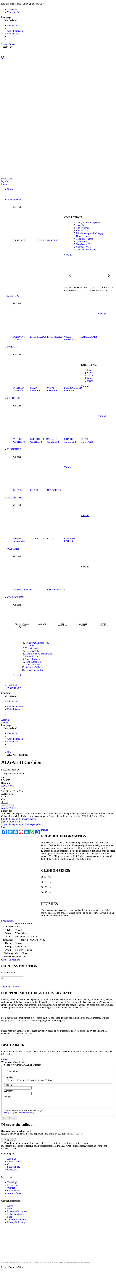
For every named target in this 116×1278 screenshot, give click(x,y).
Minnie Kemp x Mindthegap (89, 233)
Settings (5, 722)
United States (13, 33)
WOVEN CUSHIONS (19, 440)
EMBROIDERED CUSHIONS (39, 440)
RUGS (50, 538)
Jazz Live (80, 225)
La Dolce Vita (83, 230)
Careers (10, 1164)
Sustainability (13, 1167)
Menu (4, 184)
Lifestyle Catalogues (17, 1211)
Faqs (9, 1216)
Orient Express (83, 236)
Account (5, 720)
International (13, 25)
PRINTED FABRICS (18, 389)
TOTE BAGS (37, 538)
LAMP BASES (54, 336)
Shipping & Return (10, 986)
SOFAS (17, 490)
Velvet (90, 372)
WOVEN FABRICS (52, 389)
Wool (89, 378)
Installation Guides (16, 1214)
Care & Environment (11, 959)
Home (10, 752)
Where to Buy (14, 12)
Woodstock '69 (83, 244)
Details (44, 829)
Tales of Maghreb (84, 238)
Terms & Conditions (17, 1219)
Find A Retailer (14, 1161)
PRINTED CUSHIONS (70, 440)
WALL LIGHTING (70, 338)
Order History (14, 1190)
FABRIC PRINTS (56, 589)
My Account (7, 178)
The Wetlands (82, 228)
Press (9, 1208)
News (10, 1206)
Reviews (5, 1059)
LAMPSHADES (38, 336)
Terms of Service (24, 1113)
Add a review (7, 785)
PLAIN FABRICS (35, 389)
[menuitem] (10, 189)
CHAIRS (34, 490)
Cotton (90, 375)
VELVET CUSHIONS (53, 440)
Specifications (7, 920)
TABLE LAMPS (89, 336)
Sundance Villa (83, 247)
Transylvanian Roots (86, 249)
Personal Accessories (19, 540)
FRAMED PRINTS (23, 589)
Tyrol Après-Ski (83, 241)
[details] (49, 3)
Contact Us (12, 1169)
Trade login (12, 9)
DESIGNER (19, 240)
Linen (90, 370)
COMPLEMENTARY (48, 240)
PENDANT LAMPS (19, 338)
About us (11, 1158)
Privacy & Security (16, 1222)
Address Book (14, 1193)
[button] (58, 58)
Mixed (90, 381)
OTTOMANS (54, 490)
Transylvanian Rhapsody (88, 222)
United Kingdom (15, 31)
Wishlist (11, 1187)
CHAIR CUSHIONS (87, 440)
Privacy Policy (9, 1113)
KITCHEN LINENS (69, 540)
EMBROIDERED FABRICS (73, 389)
